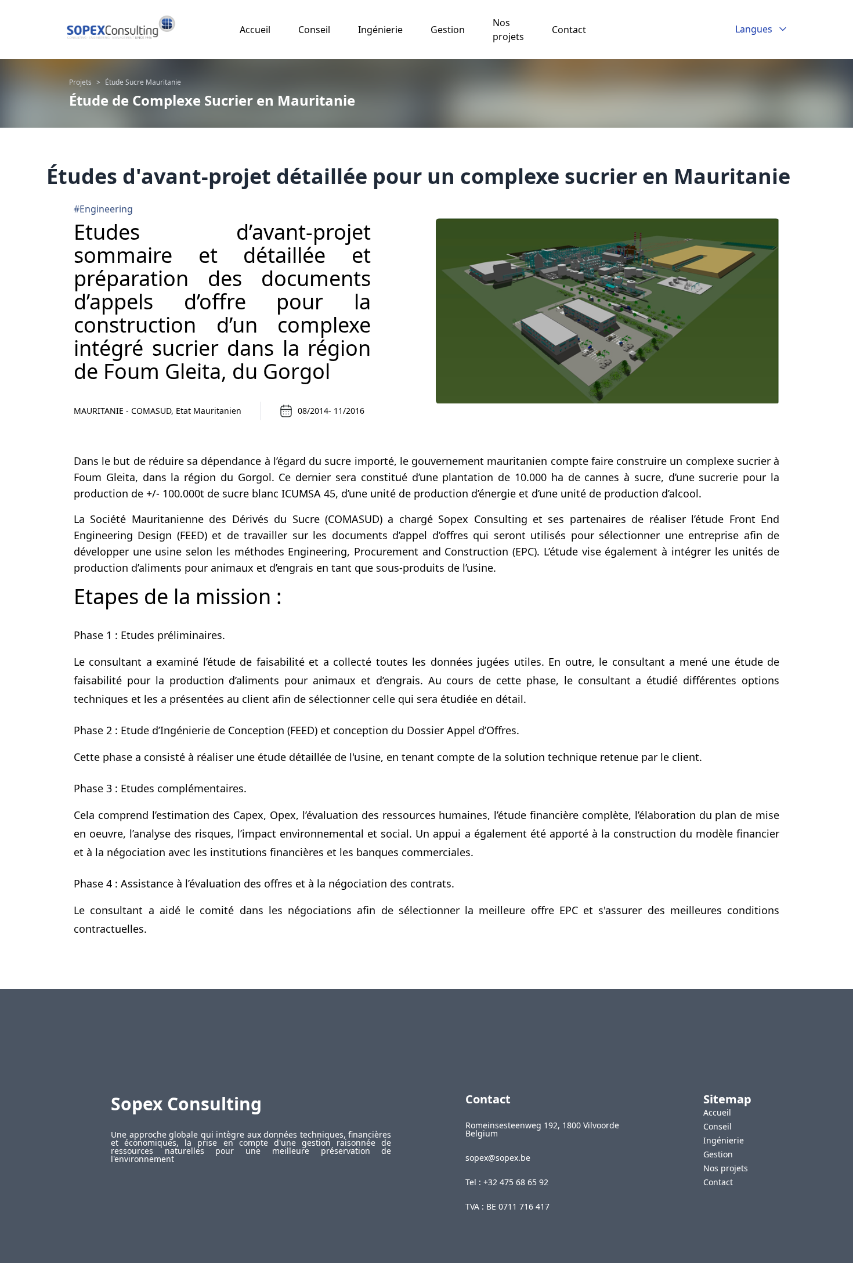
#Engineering (103, 209)
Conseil (314, 29)
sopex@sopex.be (497, 1158)
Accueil (255, 29)
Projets (80, 82)
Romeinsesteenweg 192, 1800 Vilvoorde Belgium (542, 1129)
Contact (569, 29)
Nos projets (725, 1168)
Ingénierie (380, 29)
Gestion (448, 29)
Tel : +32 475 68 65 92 (506, 1182)
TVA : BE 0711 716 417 (507, 1207)
